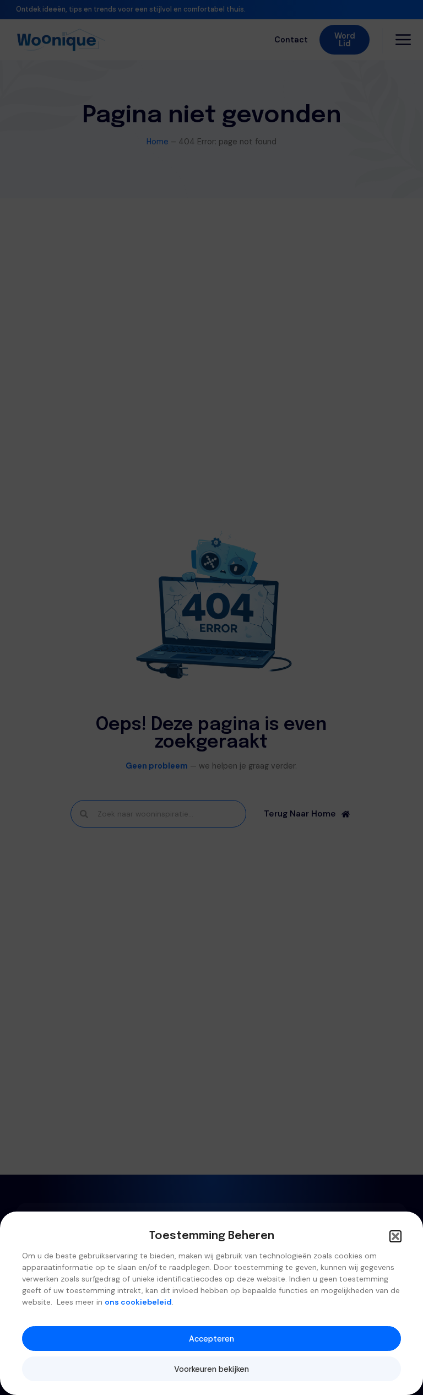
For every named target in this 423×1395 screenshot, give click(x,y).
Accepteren (211, 1339)
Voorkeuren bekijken (211, 1369)
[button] (395, 1236)
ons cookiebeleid (138, 1302)
